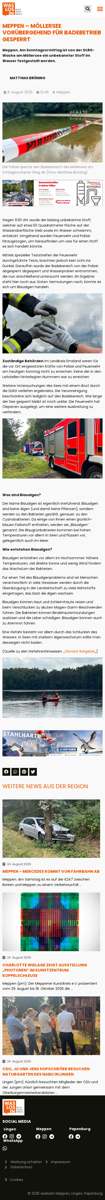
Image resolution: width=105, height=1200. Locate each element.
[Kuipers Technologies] (52, 755)
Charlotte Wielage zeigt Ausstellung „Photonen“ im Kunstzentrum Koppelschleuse (44, 970)
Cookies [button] (16, 1179)
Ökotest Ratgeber (80, 651)
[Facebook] (4, 1136)
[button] (87, 8)
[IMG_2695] (52, 205)
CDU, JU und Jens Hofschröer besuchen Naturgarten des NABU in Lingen (46, 1071)
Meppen (63, 92)
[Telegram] (18, 1136)
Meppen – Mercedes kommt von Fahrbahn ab (51, 871)
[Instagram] (11, 1136)
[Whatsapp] (4, 1148)
